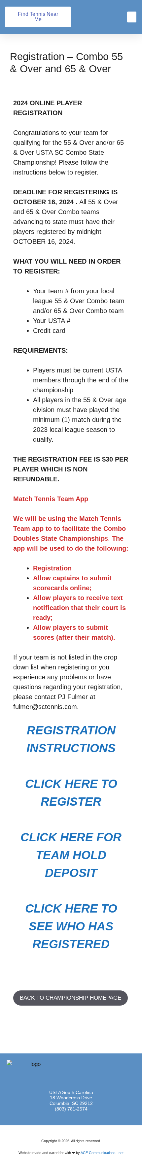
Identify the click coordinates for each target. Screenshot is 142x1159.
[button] (131, 17)
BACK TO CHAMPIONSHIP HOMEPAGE (70, 998)
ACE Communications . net (102, 1153)
